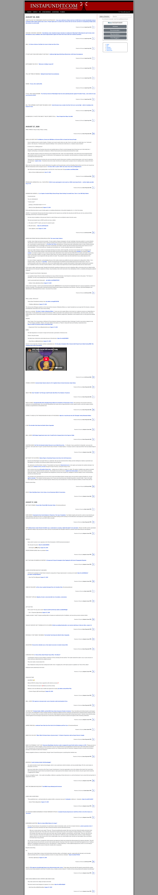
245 (93, 409)
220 (93, 619)
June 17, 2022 (47, 172)
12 (93, 110)
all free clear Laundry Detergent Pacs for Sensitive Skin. (49, 587)
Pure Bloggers (115, 38)
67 (93, 817)
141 (93, 496)
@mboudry (68, 799)
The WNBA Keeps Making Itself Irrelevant (52, 786)
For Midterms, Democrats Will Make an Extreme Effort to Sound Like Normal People (56, 139)
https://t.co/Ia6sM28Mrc (44, 544)
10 (93, 705)
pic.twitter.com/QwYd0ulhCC (34, 574)
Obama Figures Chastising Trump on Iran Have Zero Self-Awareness (55, 458)
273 (93, 892)
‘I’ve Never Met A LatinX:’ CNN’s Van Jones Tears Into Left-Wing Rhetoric (64, 166)
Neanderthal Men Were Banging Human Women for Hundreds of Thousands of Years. (54, 402)
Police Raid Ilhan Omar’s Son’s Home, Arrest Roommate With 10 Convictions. (47, 492)
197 (93, 232)
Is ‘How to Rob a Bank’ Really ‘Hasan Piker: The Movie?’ (47, 654)
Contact (35, 12)
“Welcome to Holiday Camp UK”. (46, 64)
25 (93, 386)
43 (93, 439)
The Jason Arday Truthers (56, 238)
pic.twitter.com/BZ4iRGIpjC (61, 609)
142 (93, 377)
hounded (79, 251)
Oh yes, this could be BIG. (36, 83)
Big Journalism (114, 34)
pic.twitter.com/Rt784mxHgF (46, 324)
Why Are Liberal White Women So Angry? (47, 823)
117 (93, 429)
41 (93, 292)
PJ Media (62, 12)
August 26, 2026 (44, 547)
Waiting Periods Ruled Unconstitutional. (50, 74)
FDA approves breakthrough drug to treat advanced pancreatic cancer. (46, 867)
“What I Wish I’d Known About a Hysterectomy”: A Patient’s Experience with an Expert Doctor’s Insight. (60, 735)
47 (93, 419)
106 (93, 581)
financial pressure (65, 465)
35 (93, 719)
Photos (29, 12)
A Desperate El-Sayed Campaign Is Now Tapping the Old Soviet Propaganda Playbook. (66, 560)
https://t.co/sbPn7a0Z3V (87, 799)
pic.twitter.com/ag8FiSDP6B (52, 301)
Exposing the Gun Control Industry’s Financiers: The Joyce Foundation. (49, 515)
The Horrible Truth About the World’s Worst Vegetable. (41, 425)
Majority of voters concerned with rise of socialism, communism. (52, 597)
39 (93, 452)
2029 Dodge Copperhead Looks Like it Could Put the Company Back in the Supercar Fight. (53, 435)
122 (93, 554)
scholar (29, 253)
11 (93, 99)
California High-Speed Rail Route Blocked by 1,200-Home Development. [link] (66, 54)
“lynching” (44, 261)
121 (93, 176)
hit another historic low (45, 469)
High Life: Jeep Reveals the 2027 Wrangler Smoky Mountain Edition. (75, 415)
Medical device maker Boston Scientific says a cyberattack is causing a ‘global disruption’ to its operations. (54, 527)
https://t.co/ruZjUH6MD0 (62, 338)
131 (93, 639)
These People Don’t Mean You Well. (65, 116)
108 (93, 780)
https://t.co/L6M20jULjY (82, 573)
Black (89, 251)
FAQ (107, 45)
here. (47, 550)
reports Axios (38, 160)
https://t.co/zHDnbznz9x (42, 225)
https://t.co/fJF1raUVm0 (49, 609)
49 (93, 872)
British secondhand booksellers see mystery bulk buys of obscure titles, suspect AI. (72, 625)
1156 (93, 133)
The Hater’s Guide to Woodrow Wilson (44, 311)
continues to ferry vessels (39, 466)
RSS (40, 12)
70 (93, 790)
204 (93, 486)
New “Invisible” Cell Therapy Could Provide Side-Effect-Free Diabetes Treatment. (51, 392)
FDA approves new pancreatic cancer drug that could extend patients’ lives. (50, 701)
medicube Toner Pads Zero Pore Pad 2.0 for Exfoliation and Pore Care (51, 725)
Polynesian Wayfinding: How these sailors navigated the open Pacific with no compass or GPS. (65, 745)
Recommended (114, 30)
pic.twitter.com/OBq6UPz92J (52, 280)
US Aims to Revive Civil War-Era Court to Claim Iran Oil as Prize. (44, 44)
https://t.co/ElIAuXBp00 (59, 885)
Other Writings (46, 12)
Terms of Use (109, 50)
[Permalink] (91, 27)
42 (93, 648)
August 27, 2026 (47, 207)
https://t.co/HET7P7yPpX (33, 324)
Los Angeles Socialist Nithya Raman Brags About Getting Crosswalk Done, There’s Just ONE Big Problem (64, 193)
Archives (115, 26)
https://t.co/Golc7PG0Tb (74, 854)
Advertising (55, 12)
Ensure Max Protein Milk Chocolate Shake (46, 505)
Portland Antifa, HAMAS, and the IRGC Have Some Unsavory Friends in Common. (52, 711)
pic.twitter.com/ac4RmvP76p (64, 688)
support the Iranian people (72, 470)
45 (93, 805)
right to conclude (31, 478)
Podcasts (108, 47)
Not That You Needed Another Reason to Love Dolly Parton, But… (50, 445)
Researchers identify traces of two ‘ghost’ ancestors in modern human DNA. (50, 645)
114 (93, 756)
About (107, 44)
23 (93, 739)
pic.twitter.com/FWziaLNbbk (71, 169)
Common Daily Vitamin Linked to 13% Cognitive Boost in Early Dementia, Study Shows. (55, 383)
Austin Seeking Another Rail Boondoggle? (41, 762)
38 (93, 521)
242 (93, 861)
